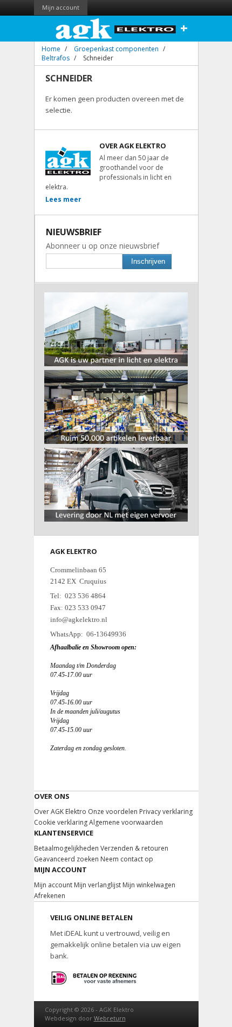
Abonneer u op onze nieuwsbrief (102, 246)
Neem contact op (126, 859)
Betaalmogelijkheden (66, 848)
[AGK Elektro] (116, 29)
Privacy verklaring (166, 811)
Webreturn (110, 1018)
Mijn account (60, 7)
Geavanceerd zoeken (66, 859)
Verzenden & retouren (134, 848)
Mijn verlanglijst (97, 884)
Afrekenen (49, 895)
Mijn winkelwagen (148, 884)
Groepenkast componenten (116, 48)
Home (51, 48)
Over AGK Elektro (60, 811)
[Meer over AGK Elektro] (116, 297)
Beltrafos (56, 58)
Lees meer (63, 199)
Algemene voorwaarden (126, 822)
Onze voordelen (113, 811)
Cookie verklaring (60, 822)
